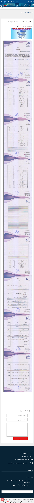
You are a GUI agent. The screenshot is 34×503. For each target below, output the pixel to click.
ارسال (20, 439)
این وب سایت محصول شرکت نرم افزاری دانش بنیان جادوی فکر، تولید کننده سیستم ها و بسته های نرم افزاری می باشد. (17, 501)
